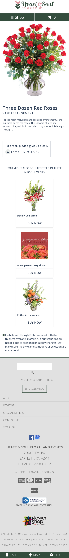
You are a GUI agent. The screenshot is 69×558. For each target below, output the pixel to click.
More (7, 130)
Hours (59, 555)
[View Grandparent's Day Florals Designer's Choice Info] (34, 246)
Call (12, 555)
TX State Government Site (49, 539)
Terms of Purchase (35, 545)
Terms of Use (58, 545)
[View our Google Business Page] (37, 439)
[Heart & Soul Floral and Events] (34, 8)
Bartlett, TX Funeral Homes (18, 533)
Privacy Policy (11, 545)
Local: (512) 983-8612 (34, 464)
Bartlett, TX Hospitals (53, 533)
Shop (19, 17)
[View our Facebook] (31, 439)
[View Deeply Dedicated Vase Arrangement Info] (34, 196)
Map (36, 555)
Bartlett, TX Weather (17, 539)
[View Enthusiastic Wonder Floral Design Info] (34, 295)
